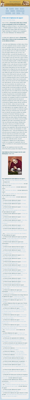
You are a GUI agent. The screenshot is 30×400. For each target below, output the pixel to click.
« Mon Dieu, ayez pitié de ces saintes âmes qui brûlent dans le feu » (15, 377)
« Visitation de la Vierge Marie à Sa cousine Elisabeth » (14, 231)
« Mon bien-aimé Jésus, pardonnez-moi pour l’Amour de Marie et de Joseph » (14, 395)
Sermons (22, 9)
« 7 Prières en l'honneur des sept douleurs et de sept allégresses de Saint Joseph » (15, 385)
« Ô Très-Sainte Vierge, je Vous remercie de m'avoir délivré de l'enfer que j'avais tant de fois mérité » (14, 326)
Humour (18, 13)
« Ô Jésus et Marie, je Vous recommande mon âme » (14, 362)
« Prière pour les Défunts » (10, 190)
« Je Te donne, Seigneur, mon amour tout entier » (13, 226)
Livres (13, 13)
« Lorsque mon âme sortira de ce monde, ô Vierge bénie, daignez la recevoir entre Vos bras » (14, 340)
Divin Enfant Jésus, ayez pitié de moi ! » (13, 256)
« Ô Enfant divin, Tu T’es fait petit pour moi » (14, 262)
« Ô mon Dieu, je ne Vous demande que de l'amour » (14, 248)
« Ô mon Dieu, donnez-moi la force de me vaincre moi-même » (14, 349)
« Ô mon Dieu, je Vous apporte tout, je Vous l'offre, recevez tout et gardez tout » (14, 251)
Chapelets (12, 11)
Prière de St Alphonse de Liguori (12, 18)
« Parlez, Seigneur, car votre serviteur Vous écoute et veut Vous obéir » (14, 287)
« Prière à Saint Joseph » (10, 197)
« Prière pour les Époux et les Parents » (14, 184)
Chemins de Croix (20, 11)
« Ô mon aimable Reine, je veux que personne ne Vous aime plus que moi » (14, 321)
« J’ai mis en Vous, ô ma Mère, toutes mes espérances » (14, 382)
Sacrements (8, 13)
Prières (7, 11)
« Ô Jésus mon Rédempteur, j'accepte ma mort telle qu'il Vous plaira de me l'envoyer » (14, 334)
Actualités (11, 9)
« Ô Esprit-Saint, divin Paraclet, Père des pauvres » (14, 201)
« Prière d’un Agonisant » (10, 187)
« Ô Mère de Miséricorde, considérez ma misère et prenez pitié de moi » (14, 345)
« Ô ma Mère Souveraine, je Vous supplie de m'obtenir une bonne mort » (14, 355)
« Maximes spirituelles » (10, 330)
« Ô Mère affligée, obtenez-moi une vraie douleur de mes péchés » (13, 352)
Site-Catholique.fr (15, 2)
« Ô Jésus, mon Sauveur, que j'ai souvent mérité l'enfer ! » (14, 271)
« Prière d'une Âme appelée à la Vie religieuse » (15, 210)
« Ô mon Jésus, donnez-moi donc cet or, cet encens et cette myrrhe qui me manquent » (15, 306)
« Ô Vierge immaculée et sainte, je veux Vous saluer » (15, 244)
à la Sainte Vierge (11, 20)
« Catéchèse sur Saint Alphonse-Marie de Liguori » (14, 181)
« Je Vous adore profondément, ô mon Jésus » (14, 390)
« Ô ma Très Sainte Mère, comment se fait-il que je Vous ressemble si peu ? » (14, 275)
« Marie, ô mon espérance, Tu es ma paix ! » (14, 218)
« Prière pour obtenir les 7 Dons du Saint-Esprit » (16, 194)
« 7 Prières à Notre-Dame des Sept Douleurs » (16, 234)
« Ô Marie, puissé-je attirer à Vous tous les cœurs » (14, 279)
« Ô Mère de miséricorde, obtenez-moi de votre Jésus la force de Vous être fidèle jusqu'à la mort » (14, 266)
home (7, 9)
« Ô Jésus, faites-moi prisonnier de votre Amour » (14, 282)
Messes (17, 9)
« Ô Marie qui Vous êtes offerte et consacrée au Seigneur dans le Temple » (14, 297)
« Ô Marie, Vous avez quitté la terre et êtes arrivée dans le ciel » (14, 292)
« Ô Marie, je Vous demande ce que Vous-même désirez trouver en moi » (14, 371)
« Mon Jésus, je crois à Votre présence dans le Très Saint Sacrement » (14, 222)
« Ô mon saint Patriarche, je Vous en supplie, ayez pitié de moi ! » (15, 366)
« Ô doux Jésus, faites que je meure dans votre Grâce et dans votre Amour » (14, 239)
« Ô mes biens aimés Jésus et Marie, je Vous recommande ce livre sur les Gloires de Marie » (14, 316)
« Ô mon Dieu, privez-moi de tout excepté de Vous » (14, 359)
